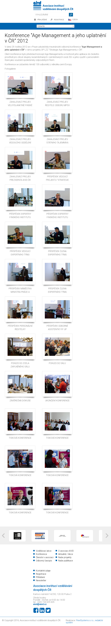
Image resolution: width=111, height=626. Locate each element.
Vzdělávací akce (43, 551)
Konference (41, 554)
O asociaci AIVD (66, 551)
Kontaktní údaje (43, 570)
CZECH (75, 19)
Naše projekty (64, 557)
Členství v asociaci (44, 557)
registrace (59, 20)
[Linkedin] (42, 610)
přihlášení (42, 20)
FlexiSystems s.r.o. (85, 620)
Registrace (41, 574)
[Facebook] (35, 610)
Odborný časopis (44, 560)
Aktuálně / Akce (65, 554)
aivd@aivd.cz (40, 604)
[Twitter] (48, 610)
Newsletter (41, 580)
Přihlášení (40, 577)
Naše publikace (65, 560)
